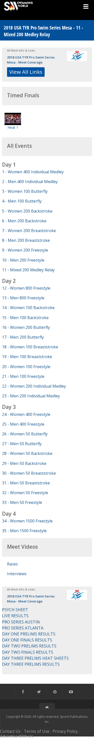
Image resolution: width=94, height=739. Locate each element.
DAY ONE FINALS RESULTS (27, 640)
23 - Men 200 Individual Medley (31, 396)
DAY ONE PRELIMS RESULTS (28, 634)
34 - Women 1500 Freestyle (27, 521)
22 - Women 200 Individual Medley (34, 386)
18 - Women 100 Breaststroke (30, 347)
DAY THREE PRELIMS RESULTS (31, 664)
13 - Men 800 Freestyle (23, 298)
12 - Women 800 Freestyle (26, 288)
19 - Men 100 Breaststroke (27, 356)
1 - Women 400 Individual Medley (33, 172)
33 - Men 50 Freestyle (22, 502)
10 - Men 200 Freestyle (23, 260)
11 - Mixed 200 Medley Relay (28, 270)
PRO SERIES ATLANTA (22, 628)
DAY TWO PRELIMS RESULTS (29, 646)
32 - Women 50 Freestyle (25, 492)
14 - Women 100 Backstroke (28, 307)
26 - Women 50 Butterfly (25, 434)
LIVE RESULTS (15, 615)
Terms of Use (36, 731)
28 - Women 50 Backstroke (27, 453)
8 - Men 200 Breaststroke (26, 240)
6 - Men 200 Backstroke (24, 221)
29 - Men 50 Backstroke (24, 463)
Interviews (17, 573)
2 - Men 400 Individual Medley (30, 181)
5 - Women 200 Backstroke (27, 211)
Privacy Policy (65, 731)
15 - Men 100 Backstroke (25, 317)
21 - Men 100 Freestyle (23, 376)
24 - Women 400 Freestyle (26, 414)
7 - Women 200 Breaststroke (29, 230)
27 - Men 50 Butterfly (22, 443)
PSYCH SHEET (15, 609)
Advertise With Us (16, 736)
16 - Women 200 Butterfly (26, 327)
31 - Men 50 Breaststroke (26, 483)
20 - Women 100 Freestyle (26, 366)
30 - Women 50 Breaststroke (29, 473)
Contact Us (10, 731)
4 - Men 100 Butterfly (22, 201)
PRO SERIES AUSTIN (21, 622)
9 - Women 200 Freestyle (25, 250)
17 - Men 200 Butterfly (23, 337)
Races (12, 564)
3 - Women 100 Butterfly (25, 191)
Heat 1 (13, 127)
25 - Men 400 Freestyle (23, 424)
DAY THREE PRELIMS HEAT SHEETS (35, 658)
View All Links (25, 71)
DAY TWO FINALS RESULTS (27, 652)
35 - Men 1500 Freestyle (24, 530)
